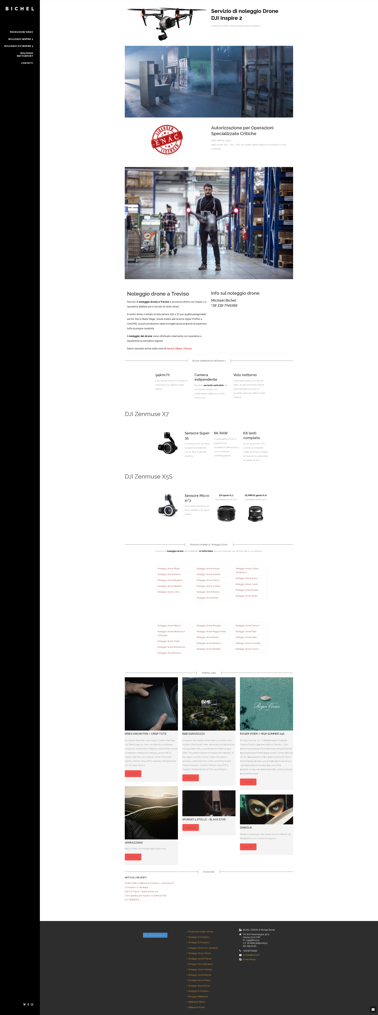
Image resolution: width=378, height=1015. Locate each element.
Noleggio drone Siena (246, 637)
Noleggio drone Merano (169, 625)
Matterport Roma (196, 1007)
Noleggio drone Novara (247, 590)
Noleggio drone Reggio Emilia (211, 631)
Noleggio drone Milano (169, 568)
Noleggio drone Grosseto (248, 643)
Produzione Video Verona (200, 931)
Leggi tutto (133, 773)
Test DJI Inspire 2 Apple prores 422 (141, 891)
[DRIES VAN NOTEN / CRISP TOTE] (151, 704)
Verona (170, 348)
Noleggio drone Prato (246, 631)
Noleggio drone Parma (208, 637)
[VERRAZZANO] (151, 812)
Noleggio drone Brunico (169, 653)
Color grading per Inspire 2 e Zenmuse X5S (145, 895)
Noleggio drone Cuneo (247, 584)
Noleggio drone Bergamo (170, 580)
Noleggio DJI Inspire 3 (199, 942)
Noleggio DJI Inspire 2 (199, 937)
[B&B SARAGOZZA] (209, 704)
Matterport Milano (196, 1002)
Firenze (188, 348)
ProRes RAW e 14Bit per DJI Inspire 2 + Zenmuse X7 (149, 883)
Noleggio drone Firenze (247, 625)
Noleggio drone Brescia (169, 574)
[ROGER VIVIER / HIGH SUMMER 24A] (266, 704)
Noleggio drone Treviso (208, 580)
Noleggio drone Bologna (209, 625)
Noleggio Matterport (198, 996)
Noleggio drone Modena (208, 649)
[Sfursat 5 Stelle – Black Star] (209, 803)
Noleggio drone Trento (169, 641)
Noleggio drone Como (169, 592)
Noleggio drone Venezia (208, 574)
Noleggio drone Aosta (246, 596)
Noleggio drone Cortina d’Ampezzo (247, 570)
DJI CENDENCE (132, 900)
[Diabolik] (266, 810)
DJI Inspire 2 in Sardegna (136, 887)
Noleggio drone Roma (207, 598)
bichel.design (249, 959)
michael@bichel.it (251, 955)
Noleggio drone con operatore (203, 948)
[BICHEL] (20, 14)
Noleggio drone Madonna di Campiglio (171, 633)
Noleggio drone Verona (208, 568)
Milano (179, 348)
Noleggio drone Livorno (247, 649)
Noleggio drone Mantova (170, 586)
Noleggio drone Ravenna (209, 643)
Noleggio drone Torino (247, 578)
